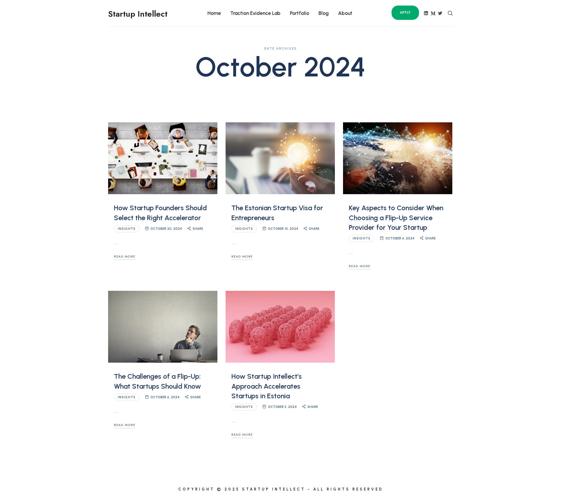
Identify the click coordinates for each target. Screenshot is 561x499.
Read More (124, 256)
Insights (127, 229)
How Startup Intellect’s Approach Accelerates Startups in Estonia (266, 386)
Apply (405, 12)
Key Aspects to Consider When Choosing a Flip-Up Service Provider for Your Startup (396, 218)
